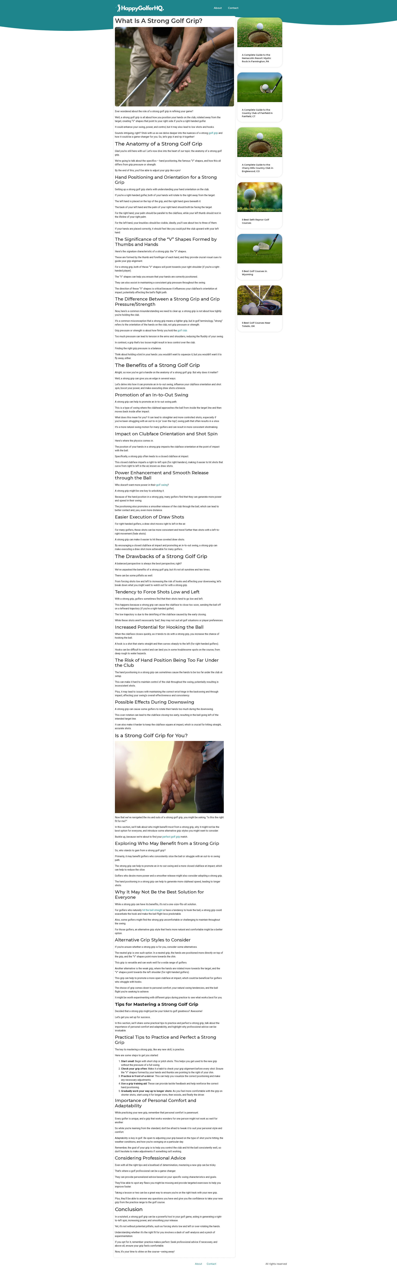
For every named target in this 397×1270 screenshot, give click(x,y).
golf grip (213, 133)
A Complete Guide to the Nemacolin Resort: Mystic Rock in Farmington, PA (256, 58)
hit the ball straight (152, 910)
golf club (182, 330)
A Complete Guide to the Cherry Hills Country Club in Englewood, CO (257, 168)
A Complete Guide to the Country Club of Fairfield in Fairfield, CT (257, 113)
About (218, 8)
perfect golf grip (171, 836)
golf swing (162, 484)
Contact (233, 8)
